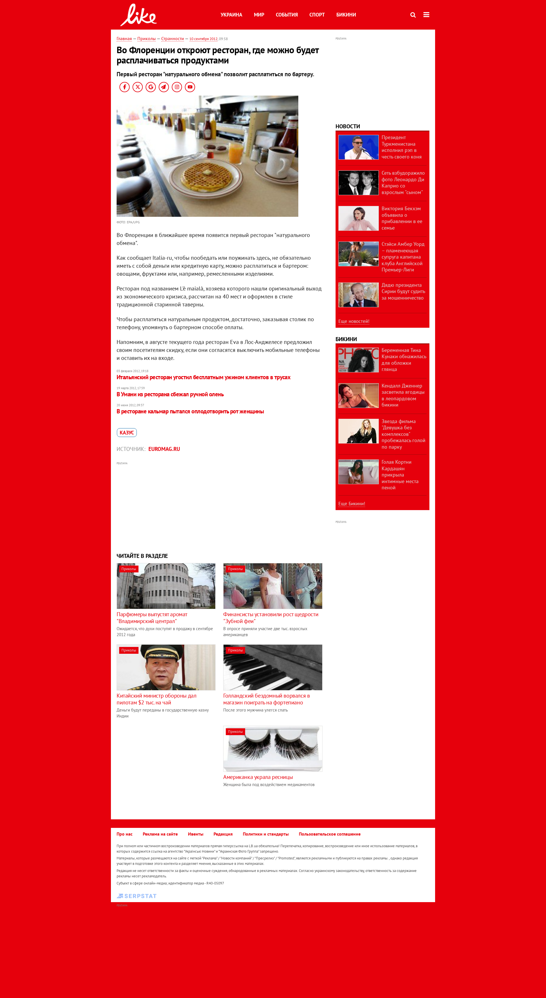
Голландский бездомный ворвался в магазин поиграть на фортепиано (266, 699)
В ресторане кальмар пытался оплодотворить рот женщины (190, 411)
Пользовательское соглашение (330, 834)
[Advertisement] (220, 506)
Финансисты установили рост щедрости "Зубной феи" (270, 618)
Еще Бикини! (351, 503)
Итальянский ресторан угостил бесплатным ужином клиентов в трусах (203, 377)
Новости (348, 126)
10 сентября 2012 (203, 38)
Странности (172, 38)
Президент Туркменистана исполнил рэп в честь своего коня (402, 147)
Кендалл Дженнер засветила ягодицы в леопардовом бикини (403, 395)
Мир (259, 14)
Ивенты (195, 834)
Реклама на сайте (160, 834)
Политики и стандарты (266, 834)
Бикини (346, 14)
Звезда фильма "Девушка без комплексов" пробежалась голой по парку (403, 434)
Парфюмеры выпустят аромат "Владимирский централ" (152, 618)
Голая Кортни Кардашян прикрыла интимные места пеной (400, 475)
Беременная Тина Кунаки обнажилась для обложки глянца (404, 360)
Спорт (317, 14)
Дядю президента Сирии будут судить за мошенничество (403, 291)
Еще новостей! (353, 321)
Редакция (223, 834)
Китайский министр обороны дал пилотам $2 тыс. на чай (156, 699)
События (287, 14)
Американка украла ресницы (258, 777)
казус (127, 432)
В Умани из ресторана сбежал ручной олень (170, 394)
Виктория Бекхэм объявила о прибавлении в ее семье (402, 218)
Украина (231, 14)
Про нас (125, 834)
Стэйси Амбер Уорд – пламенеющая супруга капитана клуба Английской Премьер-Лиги (403, 257)
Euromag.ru (164, 449)
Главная (124, 38)
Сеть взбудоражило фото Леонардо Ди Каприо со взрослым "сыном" (403, 182)
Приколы (146, 38)
